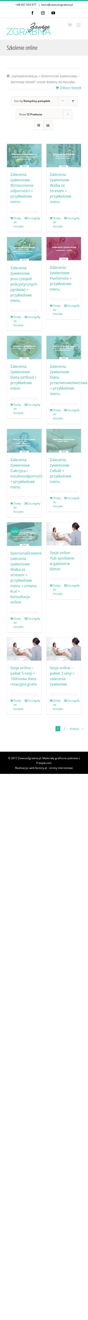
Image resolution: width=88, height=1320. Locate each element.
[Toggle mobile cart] (69, 24)
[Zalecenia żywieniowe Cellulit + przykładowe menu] (63, 441)
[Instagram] (43, 13)
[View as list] (47, 125)
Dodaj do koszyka (18, 222)
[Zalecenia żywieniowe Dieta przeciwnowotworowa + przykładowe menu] (63, 347)
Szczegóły (33, 218)
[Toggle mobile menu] (78, 24)
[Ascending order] (73, 101)
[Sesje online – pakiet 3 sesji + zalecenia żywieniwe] (63, 649)
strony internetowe (61, 768)
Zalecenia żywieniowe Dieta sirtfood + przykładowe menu (23, 377)
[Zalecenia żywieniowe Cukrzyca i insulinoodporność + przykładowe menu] (24, 441)
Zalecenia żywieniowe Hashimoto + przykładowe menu (61, 278)
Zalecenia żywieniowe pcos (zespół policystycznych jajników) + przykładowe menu (23, 284)
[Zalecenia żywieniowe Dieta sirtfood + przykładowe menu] (24, 347)
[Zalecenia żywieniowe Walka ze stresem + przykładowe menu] (63, 155)
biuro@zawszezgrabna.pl (57, 5)
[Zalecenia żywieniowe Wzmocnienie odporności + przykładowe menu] (24, 155)
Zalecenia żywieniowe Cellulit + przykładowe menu (60, 470)
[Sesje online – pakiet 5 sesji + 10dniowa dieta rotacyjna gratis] (24, 649)
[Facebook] (32, 13)
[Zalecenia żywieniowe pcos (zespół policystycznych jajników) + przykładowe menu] (24, 249)
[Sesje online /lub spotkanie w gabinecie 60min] (63, 533)
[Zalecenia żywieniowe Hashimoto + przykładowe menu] (63, 248)
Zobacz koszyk (70, 87)
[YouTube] (53, 13)
